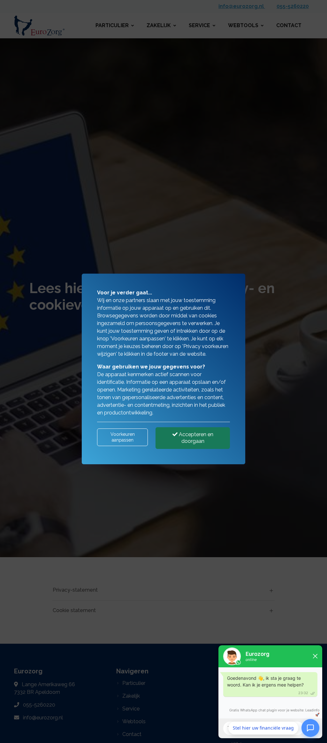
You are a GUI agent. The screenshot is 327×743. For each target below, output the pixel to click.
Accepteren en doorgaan (195, 437)
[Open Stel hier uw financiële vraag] (310, 727)
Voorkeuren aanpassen (122, 437)
